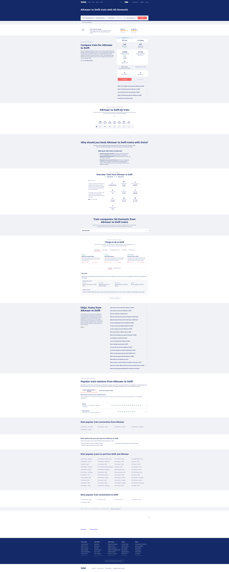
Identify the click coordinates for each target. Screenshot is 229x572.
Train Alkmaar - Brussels (103, 475)
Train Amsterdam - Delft (136, 472)
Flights (97, 2)
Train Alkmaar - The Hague (87, 472)
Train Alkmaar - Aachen (86, 469)
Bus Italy (96, 548)
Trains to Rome (84, 544)
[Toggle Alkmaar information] (146, 405)
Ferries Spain (125, 548)
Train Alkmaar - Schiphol (119, 426)
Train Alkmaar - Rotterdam (103, 469)
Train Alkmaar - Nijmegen (86, 459)
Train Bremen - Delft (85, 475)
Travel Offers (138, 548)
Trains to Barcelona (85, 551)
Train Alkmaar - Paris (119, 464)
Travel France (138, 551)
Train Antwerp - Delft (85, 502)
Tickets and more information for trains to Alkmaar (126, 443)
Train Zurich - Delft (135, 475)
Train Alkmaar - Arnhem (119, 477)
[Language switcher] (127, 2)
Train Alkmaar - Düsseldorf (137, 426)
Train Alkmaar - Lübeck (103, 426)
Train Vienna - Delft (85, 480)
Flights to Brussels (112, 548)
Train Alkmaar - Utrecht (136, 480)
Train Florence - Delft (119, 485)
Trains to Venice (84, 548)
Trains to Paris (84, 546)
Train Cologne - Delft (102, 464)
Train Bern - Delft (135, 461)
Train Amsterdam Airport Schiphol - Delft (107, 467)
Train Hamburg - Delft (119, 469)
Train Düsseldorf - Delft (86, 477)
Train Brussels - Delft (85, 483)
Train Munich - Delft (135, 464)
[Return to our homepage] (84, 2)
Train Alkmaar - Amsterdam (87, 426)
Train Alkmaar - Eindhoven (86, 467)
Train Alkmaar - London (86, 461)
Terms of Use (100, 568)
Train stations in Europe (140, 544)
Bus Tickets (97, 542)
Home (82, 509)
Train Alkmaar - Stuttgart (120, 483)
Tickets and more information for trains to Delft (92, 445)
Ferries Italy (124, 550)
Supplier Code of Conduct (119, 568)
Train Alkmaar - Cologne (86, 429)
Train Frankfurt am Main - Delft (105, 459)
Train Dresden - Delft (102, 472)
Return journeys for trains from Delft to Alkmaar (92, 443)
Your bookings (135, 2)
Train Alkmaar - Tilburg (86, 485)
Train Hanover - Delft (119, 459)
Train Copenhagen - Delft (137, 459)
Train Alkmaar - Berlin (102, 483)
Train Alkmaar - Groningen (137, 477)
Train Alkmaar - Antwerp (119, 480)
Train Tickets (84, 542)
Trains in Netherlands (94, 509)
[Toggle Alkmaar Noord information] (146, 411)
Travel (136, 542)
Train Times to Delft (104, 509)
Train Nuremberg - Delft (119, 472)
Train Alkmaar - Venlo (119, 461)
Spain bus (96, 544)
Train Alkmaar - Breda (136, 469)
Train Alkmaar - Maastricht (103, 461)
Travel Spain (138, 550)
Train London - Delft (102, 480)
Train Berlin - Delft (85, 464)
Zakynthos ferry (125, 551)
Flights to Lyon (111, 546)
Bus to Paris (97, 551)
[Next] (133, 122)
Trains (89, 2)
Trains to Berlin (84, 550)
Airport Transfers (139, 546)
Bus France (97, 546)
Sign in (147, 2)
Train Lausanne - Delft (119, 475)
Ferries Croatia (125, 546)
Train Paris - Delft (118, 467)
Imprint (93, 568)
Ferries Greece (125, 544)
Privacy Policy (108, 568)
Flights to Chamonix (112, 544)
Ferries (101, 2)
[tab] (97, 249)
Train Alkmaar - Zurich (136, 467)
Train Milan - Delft (135, 485)
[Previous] (96, 122)
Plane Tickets (111, 542)
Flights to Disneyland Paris (114, 550)
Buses (93, 2)
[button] (112, 18)
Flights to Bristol (112, 551)
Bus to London (97, 550)
